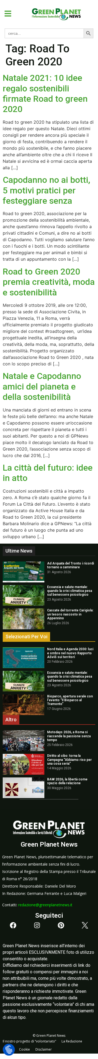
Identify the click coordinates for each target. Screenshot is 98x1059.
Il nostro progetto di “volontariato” (29, 1041)
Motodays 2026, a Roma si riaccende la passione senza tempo (69, 736)
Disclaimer (43, 1049)
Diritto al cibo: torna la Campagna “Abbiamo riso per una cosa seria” (69, 759)
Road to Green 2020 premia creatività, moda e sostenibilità (49, 282)
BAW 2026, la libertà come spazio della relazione (67, 781)
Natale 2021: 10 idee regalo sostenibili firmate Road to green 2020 (45, 93)
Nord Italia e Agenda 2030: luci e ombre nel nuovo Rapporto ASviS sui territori (70, 653)
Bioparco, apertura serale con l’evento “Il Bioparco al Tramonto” (70, 700)
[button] (6, 13)
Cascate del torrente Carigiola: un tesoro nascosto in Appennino (70, 614)
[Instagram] (37, 925)
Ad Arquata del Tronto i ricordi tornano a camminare (70, 565)
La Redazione (72, 1041)
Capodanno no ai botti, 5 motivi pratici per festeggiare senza (46, 190)
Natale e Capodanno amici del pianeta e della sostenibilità (42, 386)
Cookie (24, 1049)
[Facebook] (13, 925)
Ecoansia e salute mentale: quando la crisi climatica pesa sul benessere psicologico (69, 591)
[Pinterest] (61, 925)
